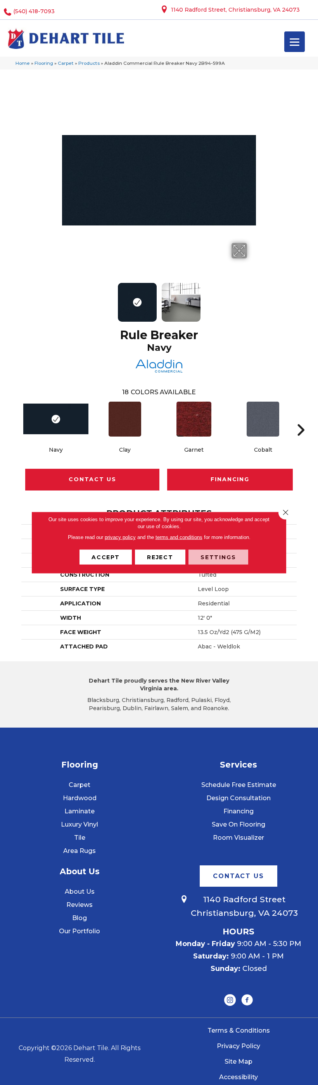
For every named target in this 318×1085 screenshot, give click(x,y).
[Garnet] (193, 419)
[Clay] (124, 419)
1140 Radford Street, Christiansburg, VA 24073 (235, 9)
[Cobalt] (262, 419)
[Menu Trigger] (294, 41)
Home (23, 63)
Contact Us (92, 479)
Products (89, 63)
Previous (66, 298)
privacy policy (120, 537)
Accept (106, 557)
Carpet (66, 63)
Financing (230, 479)
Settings (218, 557)
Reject (160, 557)
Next (252, 298)
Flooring (44, 63)
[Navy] (55, 419)
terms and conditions (179, 537)
